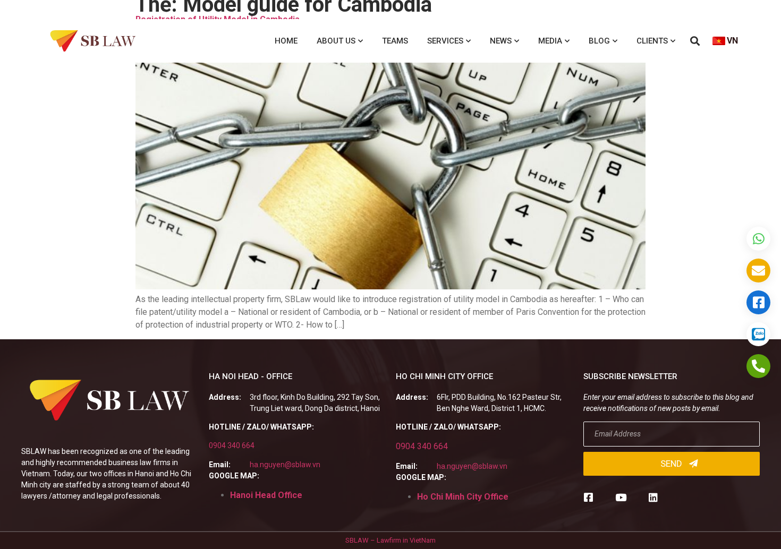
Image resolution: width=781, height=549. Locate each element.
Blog (599, 41)
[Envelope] (758, 270)
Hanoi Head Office (266, 495)
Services (445, 41)
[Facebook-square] (588, 497)
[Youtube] (621, 497)
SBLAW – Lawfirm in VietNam (390, 540)
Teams (395, 41)
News (501, 41)
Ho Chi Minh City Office (462, 497)
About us (336, 41)
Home (286, 41)
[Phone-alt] (758, 366)
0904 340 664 (231, 445)
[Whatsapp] (758, 239)
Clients (652, 41)
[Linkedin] (653, 497)
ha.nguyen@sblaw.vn (285, 464)
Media (550, 41)
